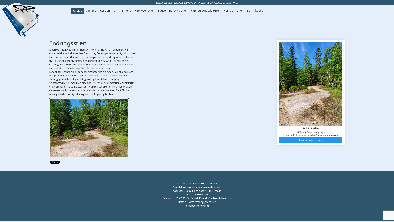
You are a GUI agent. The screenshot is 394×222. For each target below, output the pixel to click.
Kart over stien (144, 10)
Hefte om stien (233, 10)
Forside (77, 10)
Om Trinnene (122, 10)
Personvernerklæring (197, 205)
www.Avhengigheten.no (202, 202)
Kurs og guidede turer (205, 10)
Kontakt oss (255, 10)
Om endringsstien (98, 10)
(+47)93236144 (181, 198)
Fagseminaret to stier (172, 10)
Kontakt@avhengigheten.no (215, 198)
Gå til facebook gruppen (311, 139)
